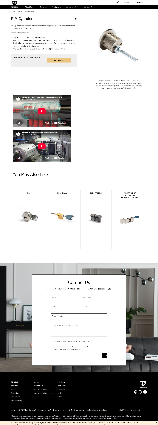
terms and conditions (70, 341)
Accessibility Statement (43, 393)
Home (13, 11)
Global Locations (41, 389)
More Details (28, 240)
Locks (59, 393)
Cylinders (20, 11)
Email (53, 307)
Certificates (15, 397)
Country (84, 307)
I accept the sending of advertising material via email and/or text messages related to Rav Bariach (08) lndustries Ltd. (77, 348)
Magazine (15, 393)
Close (136, 422)
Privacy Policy (16, 400)
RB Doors (139, 2)
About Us (14, 386)
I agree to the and (72, 341)
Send (104, 356)
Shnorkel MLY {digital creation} (128, 410)
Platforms (61, 386)
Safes (59, 397)
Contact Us (59, 60)
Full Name (55, 297)
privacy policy (85, 341)
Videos (13, 389)
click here (103, 410)
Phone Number (87, 297)
